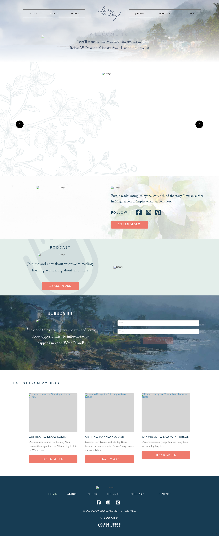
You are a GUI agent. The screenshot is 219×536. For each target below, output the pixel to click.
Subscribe (158, 341)
